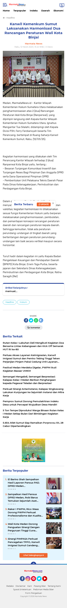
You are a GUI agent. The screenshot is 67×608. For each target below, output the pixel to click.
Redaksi (10, 586)
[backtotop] (33, 564)
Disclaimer (21, 586)
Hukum (23, 302)
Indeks (34, 10)
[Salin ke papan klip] (41, 320)
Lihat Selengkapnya (32, 555)
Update (44, 204)
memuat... (11, 291)
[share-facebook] (26, 320)
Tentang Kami (54, 586)
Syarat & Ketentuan (22, 589)
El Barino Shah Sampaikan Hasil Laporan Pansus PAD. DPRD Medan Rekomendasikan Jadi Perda (25, 483)
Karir (29, 586)
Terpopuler (19, 10)
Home (6, 10)
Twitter (40, 582)
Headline (9, 302)
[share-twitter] (31, 320)
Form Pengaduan (33, 593)
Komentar (35, 327)
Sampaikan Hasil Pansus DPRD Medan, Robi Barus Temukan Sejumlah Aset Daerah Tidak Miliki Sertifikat (25, 497)
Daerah (45, 10)
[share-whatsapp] (36, 320)
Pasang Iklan (40, 586)
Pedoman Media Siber (43, 589)
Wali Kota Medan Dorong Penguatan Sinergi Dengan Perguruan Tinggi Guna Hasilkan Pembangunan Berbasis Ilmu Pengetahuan (24, 527)
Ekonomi (59, 10)
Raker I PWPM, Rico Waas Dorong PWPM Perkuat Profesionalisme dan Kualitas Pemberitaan (25, 512)
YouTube (46, 582)
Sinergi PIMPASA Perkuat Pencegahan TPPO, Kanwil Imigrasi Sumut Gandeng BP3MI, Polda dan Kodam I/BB (24, 542)
